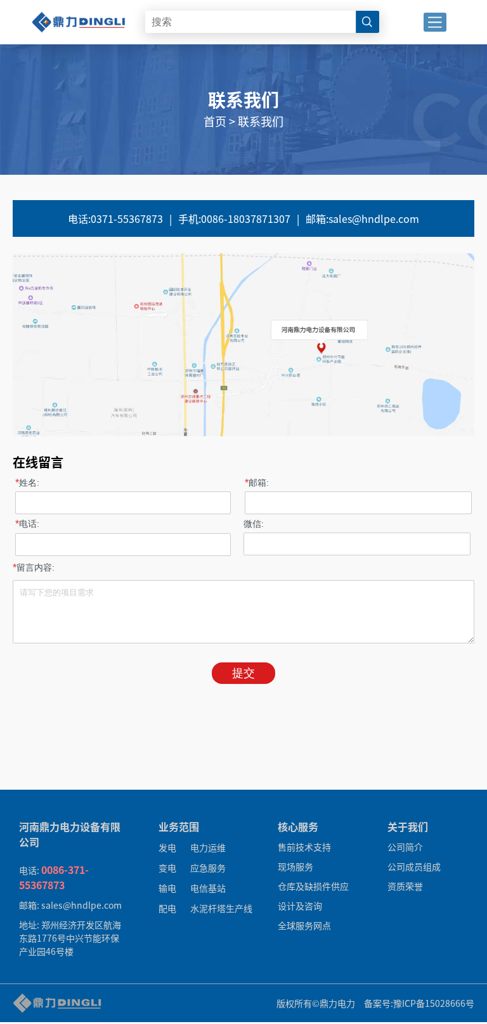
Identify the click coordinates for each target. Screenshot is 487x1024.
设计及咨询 (300, 905)
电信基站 (208, 888)
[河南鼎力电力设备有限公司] (79, 7)
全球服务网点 (304, 925)
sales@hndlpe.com (362, 218)
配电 (167, 908)
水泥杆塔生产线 (221, 908)
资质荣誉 (405, 886)
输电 (167, 888)
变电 (167, 867)
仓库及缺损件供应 (313, 886)
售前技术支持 (304, 846)
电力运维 (208, 847)
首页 (215, 121)
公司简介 (405, 846)
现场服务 (295, 866)
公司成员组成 (414, 866)
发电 (167, 847)
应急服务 (208, 867)
